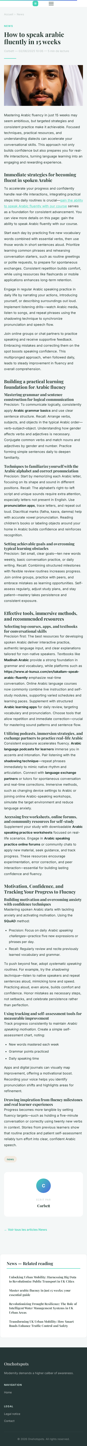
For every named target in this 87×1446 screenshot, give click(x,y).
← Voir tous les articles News (25, 1230)
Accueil (8, 14)
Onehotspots (16, 1363)
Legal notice (12, 1413)
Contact (9, 1421)
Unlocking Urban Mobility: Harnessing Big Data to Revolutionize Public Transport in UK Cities (42, 1279)
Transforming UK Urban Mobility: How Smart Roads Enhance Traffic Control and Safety (41, 1323)
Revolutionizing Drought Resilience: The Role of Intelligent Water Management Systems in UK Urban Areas (43, 1308)
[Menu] (51, 3)
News (20, 14)
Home (8, 1392)
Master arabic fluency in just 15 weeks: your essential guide (40, 1292)
